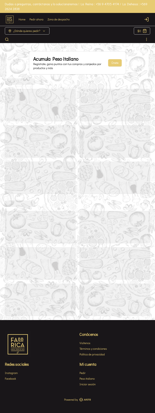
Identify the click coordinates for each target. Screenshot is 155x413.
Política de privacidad (92, 354)
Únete (114, 63)
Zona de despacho (58, 19)
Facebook (10, 378)
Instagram (11, 373)
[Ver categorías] (146, 39)
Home (22, 19)
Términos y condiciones (93, 349)
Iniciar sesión (88, 384)
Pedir (83, 373)
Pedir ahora (36, 19)
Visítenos (85, 343)
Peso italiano (87, 378)
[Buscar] (7, 39)
